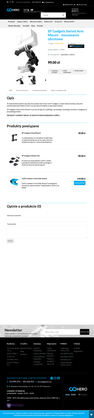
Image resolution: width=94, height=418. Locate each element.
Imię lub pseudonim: (14, 215)
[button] (45, 80)
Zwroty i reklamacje (38, 349)
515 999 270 (37, 2)
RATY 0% (50, 364)
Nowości (23, 354)
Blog (22, 351)
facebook (7, 2)
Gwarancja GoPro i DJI (64, 349)
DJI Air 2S (10, 356)
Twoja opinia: (11, 224)
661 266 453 (28, 381)
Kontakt (77, 348)
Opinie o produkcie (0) (58, 90)
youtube (13, 2)
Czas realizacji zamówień (39, 357)
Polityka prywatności (38, 363)
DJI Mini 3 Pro (12, 359)
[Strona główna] (25, 9)
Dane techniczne (22, 90)
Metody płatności (50, 354)
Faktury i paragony (50, 360)
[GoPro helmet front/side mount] (14, 183)
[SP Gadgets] (76, 46)
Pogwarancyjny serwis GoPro (66, 363)
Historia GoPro (26, 348)
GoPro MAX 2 (12, 353)
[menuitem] (11, 22)
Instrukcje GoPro (66, 356)
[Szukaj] (63, 15)
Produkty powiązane (39, 90)
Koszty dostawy (40, 353)
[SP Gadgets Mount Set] (14, 161)
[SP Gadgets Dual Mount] (14, 137)
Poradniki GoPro (66, 353)
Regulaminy (78, 351)
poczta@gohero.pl (49, 2)
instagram (10, 2)
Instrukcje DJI (65, 359)
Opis (10, 90)
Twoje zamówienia (51, 349)
